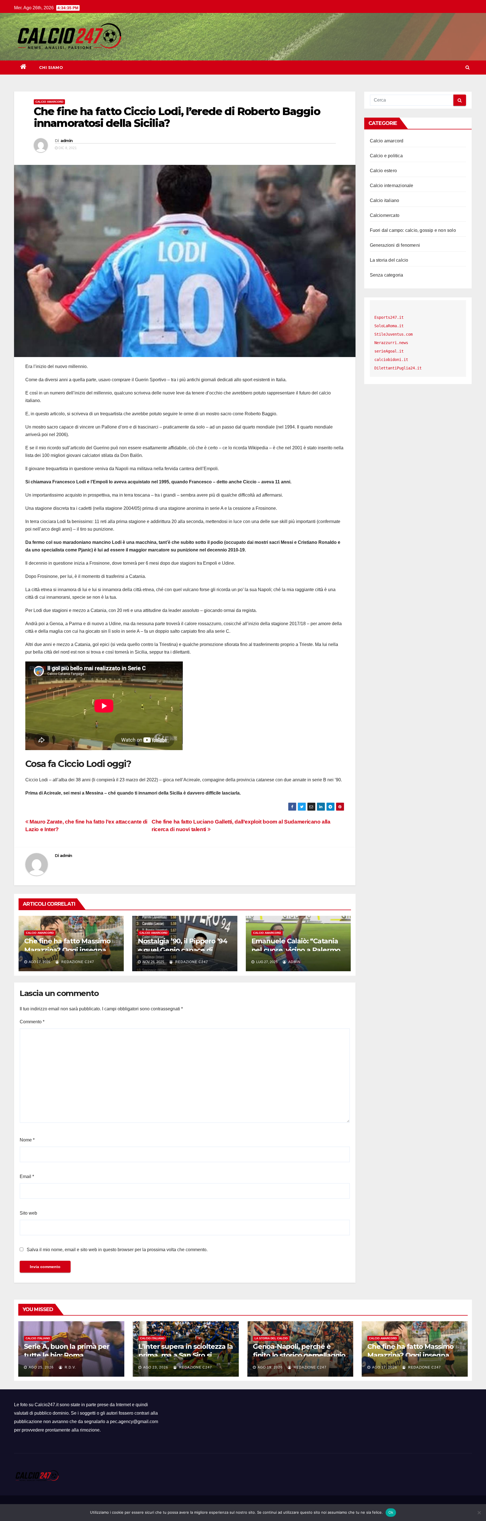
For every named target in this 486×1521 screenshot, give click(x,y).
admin (66, 140)
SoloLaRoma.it (389, 326)
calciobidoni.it (391, 359)
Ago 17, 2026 (384, 1367)
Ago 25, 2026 (41, 1367)
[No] (479, 1512)
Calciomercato (385, 215)
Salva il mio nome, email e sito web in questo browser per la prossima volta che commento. (117, 1249)
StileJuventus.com (393, 334)
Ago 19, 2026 (270, 1367)
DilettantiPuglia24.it (398, 368)
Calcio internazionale (391, 185)
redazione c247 (77, 962)
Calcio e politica (386, 155)
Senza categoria (386, 275)
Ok (390, 1512)
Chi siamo (51, 67)
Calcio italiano (384, 200)
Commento (32, 1021)
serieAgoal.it (389, 351)
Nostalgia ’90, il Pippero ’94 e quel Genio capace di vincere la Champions (182, 950)
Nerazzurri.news (391, 342)
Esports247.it (389, 317)
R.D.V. (70, 1367)
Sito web (28, 1213)
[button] (467, 67)
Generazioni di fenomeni (395, 245)
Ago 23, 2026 (155, 1367)
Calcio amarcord (49, 101)
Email (27, 1176)
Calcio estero (383, 170)
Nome (27, 1140)
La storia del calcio (389, 260)
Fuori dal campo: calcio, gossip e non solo (413, 230)
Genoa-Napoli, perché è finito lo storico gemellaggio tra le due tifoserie (299, 1355)
